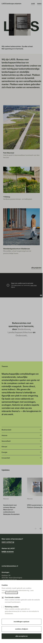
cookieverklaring (12, 593)
